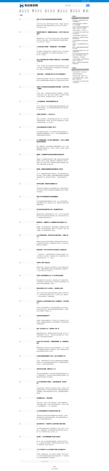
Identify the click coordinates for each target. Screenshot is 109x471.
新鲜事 (87, 11)
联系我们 (54, 466)
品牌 (84, 10)
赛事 (79, 11)
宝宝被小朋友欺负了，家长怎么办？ (46, 114)
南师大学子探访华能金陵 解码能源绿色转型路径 (49, 19)
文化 (64, 10)
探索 (51, 11)
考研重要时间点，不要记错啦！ (45, 398)
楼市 (48, 10)
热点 (23, 10)
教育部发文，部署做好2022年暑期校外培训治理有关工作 (52, 222)
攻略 (61, 10)
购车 (36, 11)
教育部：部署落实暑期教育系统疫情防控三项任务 (50, 169)
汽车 (33, 11)
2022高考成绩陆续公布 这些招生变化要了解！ (49, 411)
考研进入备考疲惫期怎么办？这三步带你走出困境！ (50, 275)
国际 (28, 10)
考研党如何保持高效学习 (43, 315)
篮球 (76, 11)
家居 (54, 10)
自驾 (66, 10)
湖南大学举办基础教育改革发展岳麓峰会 (47, 196)
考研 (79, 10)
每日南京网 (56, 468)
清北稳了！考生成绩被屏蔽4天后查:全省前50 (49, 436)
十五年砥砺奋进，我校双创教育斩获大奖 (47, 101)
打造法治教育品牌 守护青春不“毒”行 (46, 127)
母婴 (38, 10)
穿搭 (66, 11)
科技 (46, 11)
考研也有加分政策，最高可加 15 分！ (47, 369)
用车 (38, 11)
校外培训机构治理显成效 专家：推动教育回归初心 (50, 209)
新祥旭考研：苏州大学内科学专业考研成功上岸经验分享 (52, 249)
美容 (61, 11)
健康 (33, 10)
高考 (74, 10)
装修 (51, 10)
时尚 (58, 11)
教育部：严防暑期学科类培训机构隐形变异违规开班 (50, 154)
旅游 (58, 10)
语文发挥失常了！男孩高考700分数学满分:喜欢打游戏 (51, 424)
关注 (20, 10)
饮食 (36, 10)
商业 (25, 11)
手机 (48, 11)
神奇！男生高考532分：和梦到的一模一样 (48, 328)
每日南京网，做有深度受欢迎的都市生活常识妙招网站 (30, 1)
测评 (41, 11)
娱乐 (84, 11)
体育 (71, 11)
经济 (20, 11)
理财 (23, 11)
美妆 (64, 11)
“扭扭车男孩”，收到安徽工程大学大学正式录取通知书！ (52, 74)
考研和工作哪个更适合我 (43, 262)
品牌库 (87, 10)
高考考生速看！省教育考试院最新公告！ (47, 183)
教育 (71, 10)
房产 (46, 10)
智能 (54, 11)
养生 (41, 10)
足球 (74, 11)
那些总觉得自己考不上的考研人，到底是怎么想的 (50, 288)
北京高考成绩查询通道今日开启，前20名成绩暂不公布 (51, 356)
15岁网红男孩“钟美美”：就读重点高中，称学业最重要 (51, 46)
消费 (28, 11)
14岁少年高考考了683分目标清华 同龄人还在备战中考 (51, 449)
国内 (25, 10)
